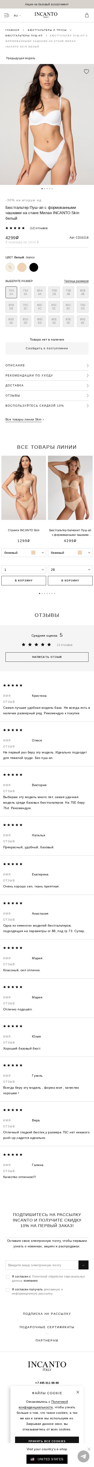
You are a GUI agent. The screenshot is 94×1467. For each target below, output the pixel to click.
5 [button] (52, 188)
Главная (13, 30)
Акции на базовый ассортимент (47, 4)
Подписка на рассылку (47, 1313)
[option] (47, 4)
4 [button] (49, 188)
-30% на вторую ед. (24, 200)
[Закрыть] (78, 1392)
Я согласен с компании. (48, 1278)
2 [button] (44, 188)
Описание (15, 365)
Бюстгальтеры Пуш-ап (24, 35)
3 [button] (47, 188)
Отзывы (12, 395)
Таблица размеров (76, 281)
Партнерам (47, 1340)
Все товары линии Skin (23, 419)
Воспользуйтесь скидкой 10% (34, 405)
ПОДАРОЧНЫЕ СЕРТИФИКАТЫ (47, 1327)
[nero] (33, 267)
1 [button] (42, 188)
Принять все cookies (47, 1441)
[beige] (21, 267)
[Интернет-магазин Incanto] (47, 15)
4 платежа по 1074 (22, 242)
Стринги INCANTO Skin (24, 530)
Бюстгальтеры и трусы (48, 30)
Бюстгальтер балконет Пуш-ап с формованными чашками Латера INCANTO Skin (70, 534)
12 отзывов (64, 645)
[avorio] (10, 267)
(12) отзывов (38, 228)
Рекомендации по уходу (29, 375)
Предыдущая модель (20, 58)
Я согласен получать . (37, 1291)
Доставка (14, 385)
